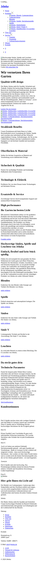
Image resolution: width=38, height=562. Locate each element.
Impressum (8, 526)
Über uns (8, 519)
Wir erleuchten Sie (12, 67)
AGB (7, 548)
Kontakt (7, 524)
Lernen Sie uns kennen (8, 109)
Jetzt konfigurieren (7, 402)
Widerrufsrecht (10, 554)
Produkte (8, 517)
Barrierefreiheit (10, 556)
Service (7, 520)
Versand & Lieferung (12, 550)
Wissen (7, 522)
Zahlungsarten (10, 552)
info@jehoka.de (11, 544)
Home (7, 515)
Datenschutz (9, 528)
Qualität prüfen (6, 239)
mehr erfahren (5, 290)
